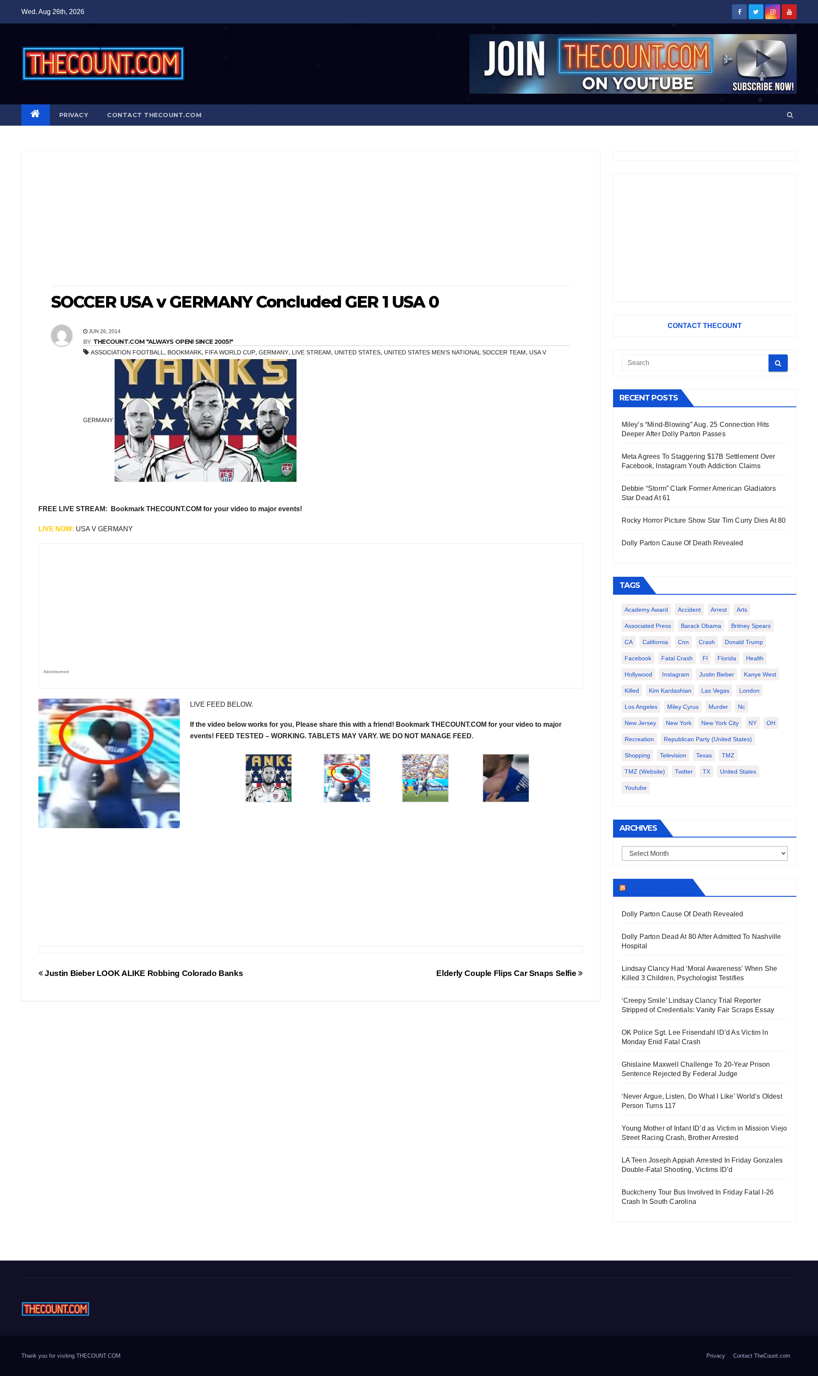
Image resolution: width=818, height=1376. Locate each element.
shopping (637, 755)
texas (704, 755)
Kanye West (760, 674)
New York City (720, 723)
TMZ (728, 755)
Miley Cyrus (683, 706)
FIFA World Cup (230, 352)
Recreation (639, 739)
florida (726, 658)
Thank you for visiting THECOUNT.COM (71, 1356)
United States (357, 352)
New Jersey (640, 723)
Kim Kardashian (670, 690)
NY (753, 723)
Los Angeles (641, 706)
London (749, 690)
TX (706, 771)
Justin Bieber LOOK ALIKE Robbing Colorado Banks (143, 973)
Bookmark (184, 352)
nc (741, 706)
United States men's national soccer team (455, 352)
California (655, 642)
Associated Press (648, 625)
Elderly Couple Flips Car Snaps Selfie (507, 973)
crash (707, 642)
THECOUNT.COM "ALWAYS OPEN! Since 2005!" (163, 341)
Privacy (74, 115)
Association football (127, 352)
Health (754, 658)
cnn (683, 642)
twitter (684, 771)
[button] (790, 114)
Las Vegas (715, 690)
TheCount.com (658, 887)
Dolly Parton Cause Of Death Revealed (682, 543)
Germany (273, 352)
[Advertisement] (310, 219)
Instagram (675, 674)
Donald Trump (744, 642)
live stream (311, 352)
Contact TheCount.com (154, 115)
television (673, 755)
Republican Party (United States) (708, 739)
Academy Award (646, 609)
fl (705, 658)
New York (678, 723)
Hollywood (638, 674)
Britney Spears (751, 625)
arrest (719, 609)
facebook (638, 658)
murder (718, 706)
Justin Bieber (716, 674)
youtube (636, 787)
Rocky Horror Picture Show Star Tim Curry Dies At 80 (704, 520)
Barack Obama (701, 625)
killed (632, 690)
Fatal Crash (677, 658)
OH (770, 723)
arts (742, 609)
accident (689, 609)
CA (629, 642)
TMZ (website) (645, 771)
